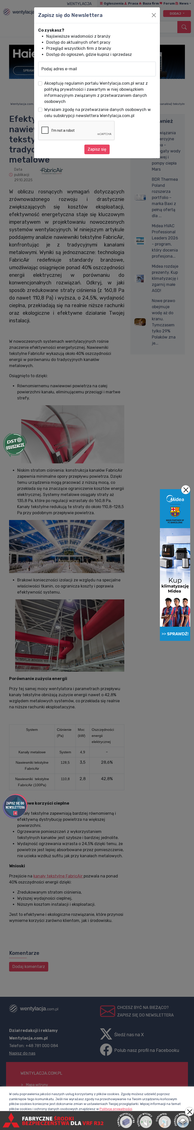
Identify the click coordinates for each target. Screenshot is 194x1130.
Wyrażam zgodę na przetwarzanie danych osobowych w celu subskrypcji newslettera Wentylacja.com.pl (97, 112)
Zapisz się (97, 149)
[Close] (154, 15)
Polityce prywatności (116, 1109)
